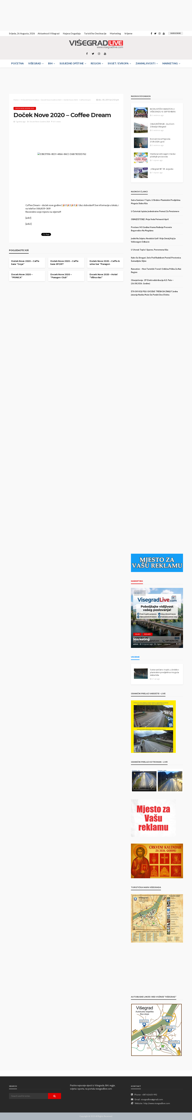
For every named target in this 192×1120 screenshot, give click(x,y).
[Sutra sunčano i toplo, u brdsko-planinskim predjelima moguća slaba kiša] (141, 673)
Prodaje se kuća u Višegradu (155, 639)
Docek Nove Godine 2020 (24, 108)
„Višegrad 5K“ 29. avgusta (161, 169)
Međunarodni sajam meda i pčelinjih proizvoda (163, 155)
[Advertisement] (27, 15)
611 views (57, 121)
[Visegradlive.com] (96, 44)
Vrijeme (128, 33)
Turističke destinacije (95, 33)
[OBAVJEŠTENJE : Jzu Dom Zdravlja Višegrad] (141, 128)
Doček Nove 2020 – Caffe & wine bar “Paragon (105, 262)
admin (135, 644)
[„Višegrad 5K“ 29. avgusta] (141, 173)
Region (96, 63)
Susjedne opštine (72, 63)
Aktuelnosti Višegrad (48, 33)
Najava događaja (72, 33)
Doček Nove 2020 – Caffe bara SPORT (64, 262)
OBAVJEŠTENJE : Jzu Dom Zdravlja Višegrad (162, 125)
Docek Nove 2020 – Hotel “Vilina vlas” (103, 276)
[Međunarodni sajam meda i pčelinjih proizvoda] (141, 158)
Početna (17, 63)
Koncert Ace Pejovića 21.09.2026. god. (160, 140)
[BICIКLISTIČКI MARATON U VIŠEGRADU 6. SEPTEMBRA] (141, 113)
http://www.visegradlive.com (157, 1103)
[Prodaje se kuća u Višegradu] (157, 618)
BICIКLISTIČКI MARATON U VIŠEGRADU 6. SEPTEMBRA (162, 110)
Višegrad (34, 63)
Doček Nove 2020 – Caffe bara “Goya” (25, 262)
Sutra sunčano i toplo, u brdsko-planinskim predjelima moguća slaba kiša (164, 672)
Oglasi (137, 634)
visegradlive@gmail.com (152, 1099)
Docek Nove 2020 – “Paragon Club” (61, 276)
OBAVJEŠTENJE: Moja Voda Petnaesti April (150, 219)
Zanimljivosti (145, 63)
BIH (50, 63)
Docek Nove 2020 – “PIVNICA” (21, 276)
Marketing (115, 33)
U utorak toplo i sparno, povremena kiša (149, 250)
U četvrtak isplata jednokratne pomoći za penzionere (155, 211)
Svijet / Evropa (118, 63)
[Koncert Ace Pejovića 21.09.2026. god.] (141, 143)
